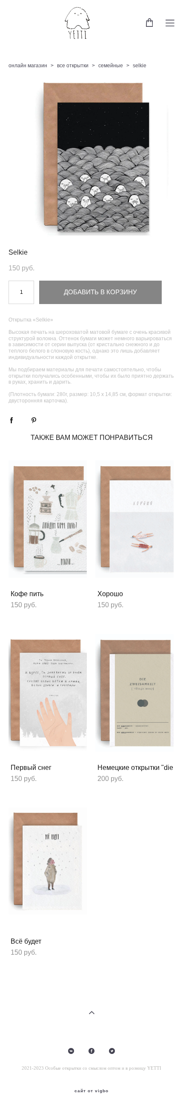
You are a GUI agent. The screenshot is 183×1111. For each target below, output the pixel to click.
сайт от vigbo (91, 1091)
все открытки (73, 66)
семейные (110, 66)
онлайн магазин (28, 66)
